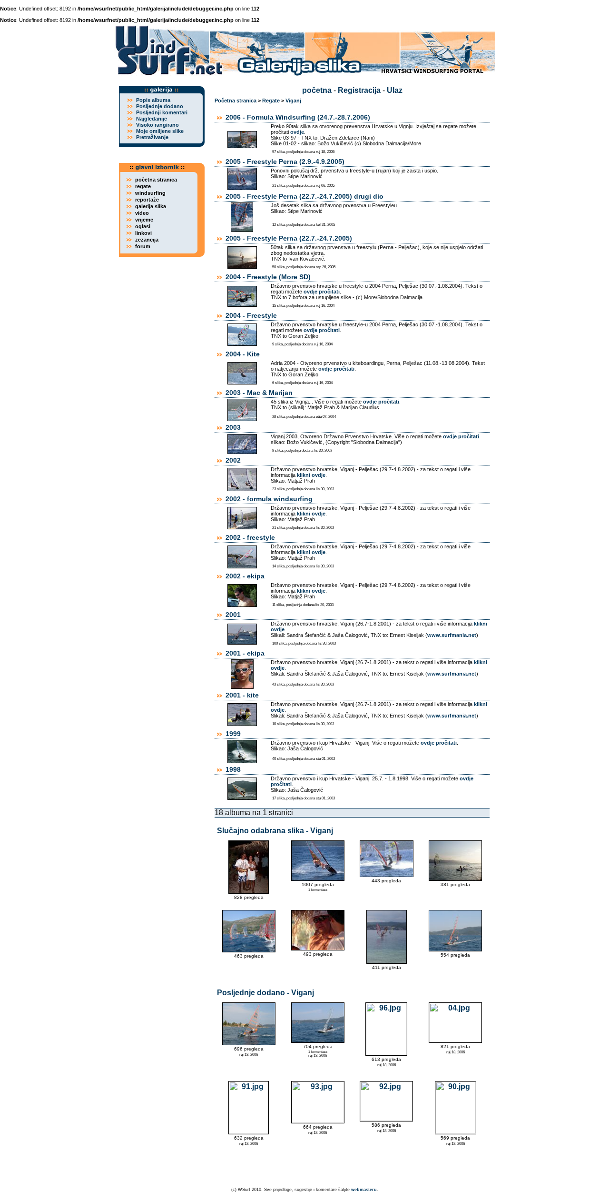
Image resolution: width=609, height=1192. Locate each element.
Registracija (359, 90)
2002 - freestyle (250, 537)
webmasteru (364, 1189)
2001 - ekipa (245, 653)
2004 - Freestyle (251, 315)
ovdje (297, 132)
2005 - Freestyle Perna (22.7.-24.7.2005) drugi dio (304, 196)
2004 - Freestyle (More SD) (268, 277)
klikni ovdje (311, 475)
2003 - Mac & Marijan (259, 392)
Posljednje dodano (159, 106)
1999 (233, 733)
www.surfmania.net (451, 635)
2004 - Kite (243, 354)
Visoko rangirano (157, 125)
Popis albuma (153, 100)
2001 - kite (242, 695)
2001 (233, 614)
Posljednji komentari (161, 112)
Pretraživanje (152, 137)
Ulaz (395, 90)
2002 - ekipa (245, 576)
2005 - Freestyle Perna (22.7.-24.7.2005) (289, 238)
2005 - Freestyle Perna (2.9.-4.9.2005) (285, 161)
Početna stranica (235, 100)
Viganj (293, 100)
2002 (233, 460)
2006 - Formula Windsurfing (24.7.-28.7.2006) (298, 117)
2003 (233, 427)
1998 (233, 769)
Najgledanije (151, 118)
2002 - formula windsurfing (269, 499)
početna (317, 90)
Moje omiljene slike (160, 131)
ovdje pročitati (322, 291)
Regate (271, 100)
